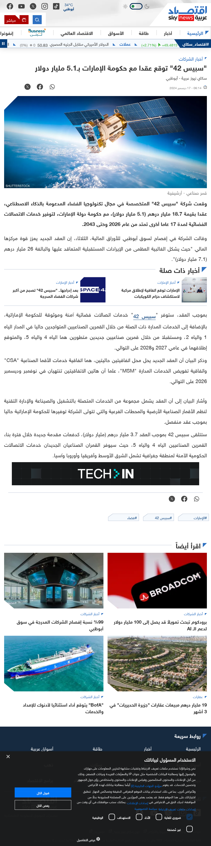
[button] (68, 6)
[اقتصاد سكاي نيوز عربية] (180, 14)
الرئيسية (195, 32)
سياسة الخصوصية (146, 808)
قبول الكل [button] (43, 792)
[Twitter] (33, 6)
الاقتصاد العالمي (77, 32)
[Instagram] (44, 6)
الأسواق (116, 32)
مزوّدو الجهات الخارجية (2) (146, 785)
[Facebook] (10, 6)
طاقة (97, 748)
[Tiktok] (56, 6)
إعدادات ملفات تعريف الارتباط (177, 808)
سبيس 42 (144, 315)
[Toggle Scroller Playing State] (3, 43)
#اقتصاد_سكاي (195, 43)
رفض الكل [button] (43, 804)
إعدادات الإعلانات (137, 802)
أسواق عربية (42, 748)
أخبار (148, 748)
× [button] (8, 757)
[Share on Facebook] (40, 87)
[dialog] (105, 798)
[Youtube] (21, 6)
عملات (141, 44)
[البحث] (37, 19)
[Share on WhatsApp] (52, 87)
